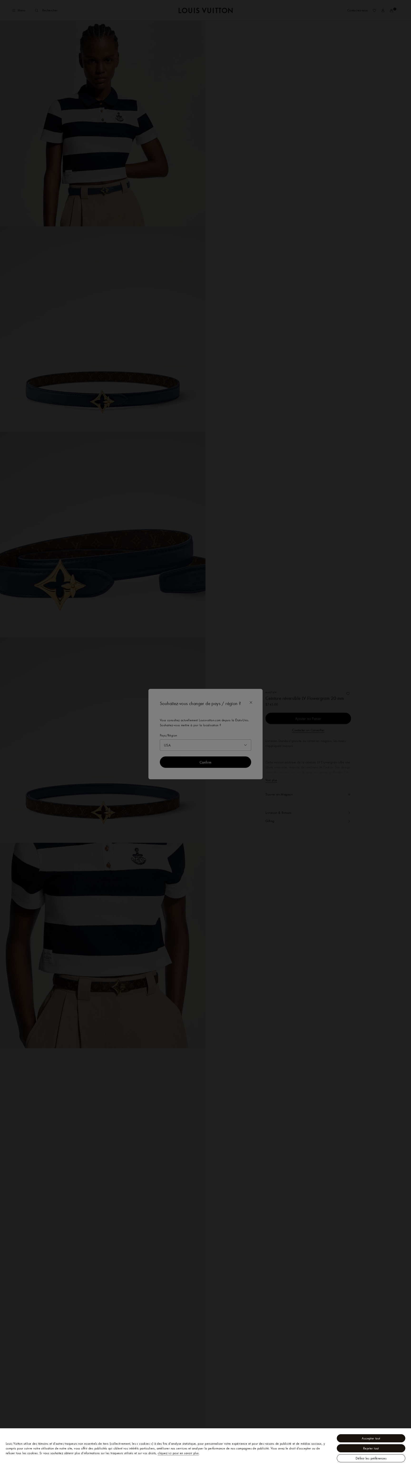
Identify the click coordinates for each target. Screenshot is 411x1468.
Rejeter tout (371, 1448)
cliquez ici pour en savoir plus (178, 1453)
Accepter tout (371, 1438)
